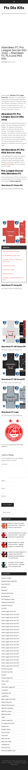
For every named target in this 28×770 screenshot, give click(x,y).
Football (3, 675)
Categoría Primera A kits (8, 602)
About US (3, 762)
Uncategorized (5, 744)
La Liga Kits (4, 690)
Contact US (10, 762)
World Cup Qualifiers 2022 (8, 750)
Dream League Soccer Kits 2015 (10, 629)
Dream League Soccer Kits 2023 (10, 654)
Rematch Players (6, 729)
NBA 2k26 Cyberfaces (7, 708)
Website (3, 496)
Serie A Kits (4, 735)
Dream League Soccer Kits (8, 611)
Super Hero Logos (6, 741)
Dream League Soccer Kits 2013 (10, 623)
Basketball (4, 590)
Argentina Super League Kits (9, 581)
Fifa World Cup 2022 (7, 669)
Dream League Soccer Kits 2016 (10, 632)
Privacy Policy (14, 764)
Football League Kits (7, 678)
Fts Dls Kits (14, 8)
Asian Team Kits (5, 584)
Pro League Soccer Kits (13, 444)
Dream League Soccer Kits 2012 (10, 620)
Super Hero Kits (5, 738)
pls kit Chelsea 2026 (8, 269)
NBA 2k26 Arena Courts (7, 705)
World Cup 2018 (5, 747)
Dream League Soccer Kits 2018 (10, 638)
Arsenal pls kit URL (8, 273)
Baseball (3, 587)
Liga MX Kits (4, 696)
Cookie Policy (16, 762)
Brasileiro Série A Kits (7, 593)
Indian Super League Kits (8, 687)
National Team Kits (6, 702)
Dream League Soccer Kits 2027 (10, 666)
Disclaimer (24, 762)
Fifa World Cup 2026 (7, 672)
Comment (4, 464)
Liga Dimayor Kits (6, 693)
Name (3, 480)
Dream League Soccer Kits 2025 (10, 660)
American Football (6, 578)
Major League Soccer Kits (8, 699)
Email (3, 488)
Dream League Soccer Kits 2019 (10, 641)
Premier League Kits (7, 720)
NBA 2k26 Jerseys (6, 711)
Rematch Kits (5, 726)
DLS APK (3, 608)
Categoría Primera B (6, 605)
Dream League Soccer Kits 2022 (10, 651)
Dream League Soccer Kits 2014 (10, 626)
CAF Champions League (7, 599)
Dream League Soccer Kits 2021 (10, 648)
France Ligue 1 (5, 681)
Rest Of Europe (5, 732)
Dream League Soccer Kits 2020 (10, 644)
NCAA (3, 717)
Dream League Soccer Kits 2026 (10, 663)
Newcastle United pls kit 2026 (11, 251)
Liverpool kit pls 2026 (9, 265)
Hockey (3, 684)
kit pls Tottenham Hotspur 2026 (11, 255)
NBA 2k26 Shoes (6, 714)
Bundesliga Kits (5, 596)
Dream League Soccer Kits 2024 (10, 657)
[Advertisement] (14, 31)
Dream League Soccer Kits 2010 (10, 614)
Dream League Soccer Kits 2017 (10, 635)
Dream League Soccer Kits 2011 (10, 617)
